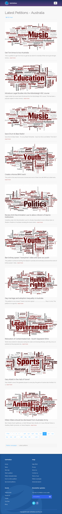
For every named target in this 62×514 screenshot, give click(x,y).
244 (7, 437)
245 (11, 437)
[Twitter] (33, 503)
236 (25, 433)
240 (41, 433)
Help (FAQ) (35, 464)
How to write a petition (11, 479)
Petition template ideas (11, 476)
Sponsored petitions (10, 481)
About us (34, 470)
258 (21, 437)
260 (29, 437)
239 (37, 433)
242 (48, 433)
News (6, 467)
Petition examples (36, 479)
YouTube (7, 501)
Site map (7, 470)
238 (33, 433)
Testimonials (8, 492)
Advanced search (36, 481)
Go (50, 496)
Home (6, 464)
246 (15, 437)
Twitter (6, 498)
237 (29, 433)
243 (52, 433)
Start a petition (9, 473)
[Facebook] (37, 503)
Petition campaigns (11, 445)
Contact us (35, 473)
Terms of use (35, 476)
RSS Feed (10, 17)
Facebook (7, 495)
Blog (6, 504)
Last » (36, 437)
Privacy (34, 467)
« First (7, 433)
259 (25, 437)
